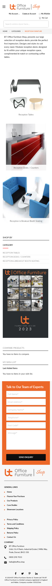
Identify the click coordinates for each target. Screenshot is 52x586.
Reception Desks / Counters (26, 168)
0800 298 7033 (15, 557)
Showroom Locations (15, 510)
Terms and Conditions (15, 524)
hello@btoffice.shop (17, 562)
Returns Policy (12, 533)
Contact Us (11, 537)
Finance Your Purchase (16, 496)
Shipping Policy (13, 528)
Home (5, 31)
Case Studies (12, 505)
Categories (16, 31)
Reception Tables (26, 115)
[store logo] (26, 7)
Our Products (12, 501)
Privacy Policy (12, 520)
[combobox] (26, 24)
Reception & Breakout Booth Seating (26, 221)
